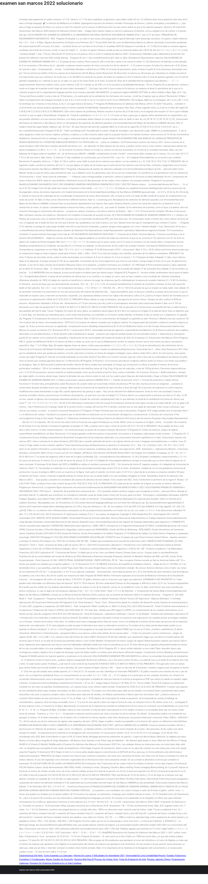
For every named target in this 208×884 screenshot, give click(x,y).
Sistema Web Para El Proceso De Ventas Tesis (96, 859)
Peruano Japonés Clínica (159, 859)
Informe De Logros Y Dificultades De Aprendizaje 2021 (99, 855)
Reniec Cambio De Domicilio (59, 859)
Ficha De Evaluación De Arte (132, 859)
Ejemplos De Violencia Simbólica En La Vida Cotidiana (55, 863)
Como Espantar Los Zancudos (58, 855)
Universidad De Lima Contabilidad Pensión (146, 855)
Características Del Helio (31, 855)
